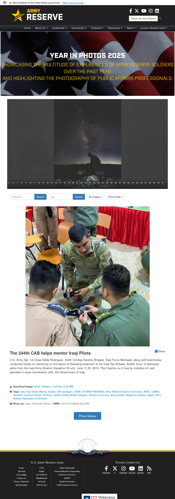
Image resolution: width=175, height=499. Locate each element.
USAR (77, 391)
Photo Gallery (87, 416)
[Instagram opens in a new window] (151, 10)
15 (52, 182)
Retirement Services (67, 475)
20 (73, 182)
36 (141, 182)
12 (39, 182)
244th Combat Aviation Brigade (70, 395)
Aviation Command (99, 395)
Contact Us (21, 478)
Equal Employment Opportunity (67, 471)
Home (27, 28)
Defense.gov (41, 485)
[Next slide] (164, 144)
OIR (59, 391)
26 (99, 182)
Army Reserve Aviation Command (124, 391)
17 (60, 182)
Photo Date (114, 197)
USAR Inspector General (67, 485)
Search (40, 197)
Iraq (22, 391)
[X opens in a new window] (136, 10)
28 (107, 182)
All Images (95, 197)
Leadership (58, 28)
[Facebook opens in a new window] (130, 10)
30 (116, 182)
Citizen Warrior (39, 391)
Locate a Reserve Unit (152, 28)
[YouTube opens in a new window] (143, 10)
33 (128, 182)
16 (56, 182)
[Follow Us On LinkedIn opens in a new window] (140, 469)
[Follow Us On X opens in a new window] (115, 469)
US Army (47, 395)
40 (158, 182)
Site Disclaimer (21, 485)
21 (77, 182)
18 (64, 182)
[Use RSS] (149, 469)
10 (30, 182)
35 (137, 182)
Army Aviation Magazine (124, 395)
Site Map (21, 471)
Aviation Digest (146, 395)
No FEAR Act (41, 475)
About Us (40, 28)
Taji (28, 391)
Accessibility (21, 475)
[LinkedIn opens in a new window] (157, 10)
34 (133, 182)
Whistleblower (41, 478)
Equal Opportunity (67, 468)
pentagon (67, 391)
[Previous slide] (10, 144)
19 (69, 182)
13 (43, 182)
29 (111, 182)
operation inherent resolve (27, 395)
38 (150, 182)
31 (120, 182)
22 (81, 182)
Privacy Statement (21, 482)
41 (163, 182)
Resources (114, 28)
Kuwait (51, 391)
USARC (155, 391)
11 (34, 182)
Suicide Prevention (67, 482)
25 (94, 182)
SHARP (67, 478)
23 (86, 182)
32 (124, 182)
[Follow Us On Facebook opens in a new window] (106, 469)
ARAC (147, 391)
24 (90, 182)
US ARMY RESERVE (93, 391)
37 (146, 182)
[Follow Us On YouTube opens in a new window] (132, 469)
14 (47, 182)
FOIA (41, 468)
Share (161, 351)
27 (103, 182)
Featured (96, 28)
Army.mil (41, 482)
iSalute (41, 471)
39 (154, 182)
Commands (77, 28)
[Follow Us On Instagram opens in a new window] (123, 469)
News (130, 28)
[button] (74, 3)
